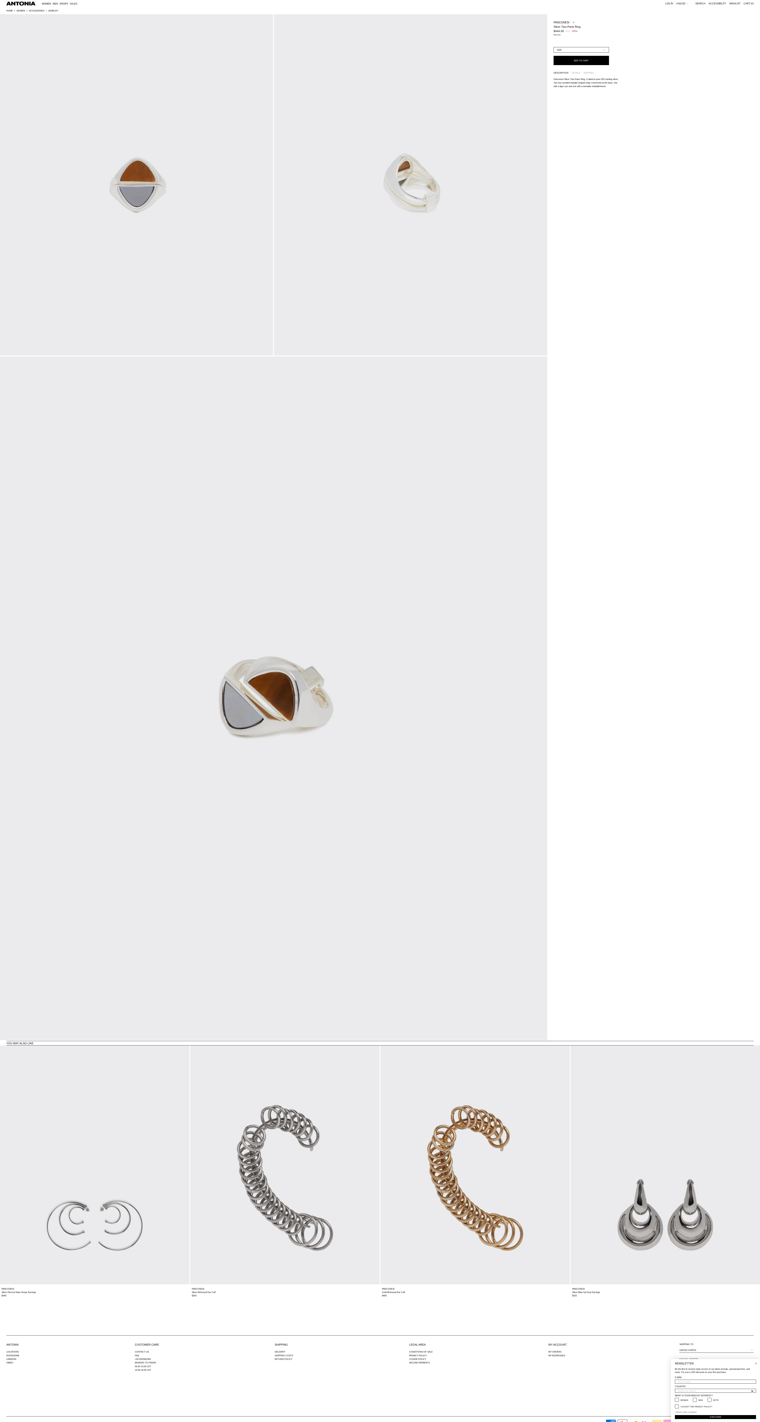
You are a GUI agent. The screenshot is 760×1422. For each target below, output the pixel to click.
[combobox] (714, 1391)
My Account (557, 1344)
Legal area (417, 1344)
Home (9, 10)
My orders (554, 1352)
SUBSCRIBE (715, 1417)
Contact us (142, 1352)
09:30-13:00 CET (143, 1366)
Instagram (12, 1355)
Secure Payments (419, 1362)
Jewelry (53, 10)
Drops (64, 3)
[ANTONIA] (20, 3)
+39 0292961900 (143, 1359)
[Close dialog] (756, 1363)
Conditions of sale (421, 1352)
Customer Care (147, 1344)
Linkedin (11, 1359)
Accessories (36, 10)
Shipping (281, 1344)
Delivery (280, 1352)
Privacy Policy (418, 1355)
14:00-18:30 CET (143, 1370)
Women (21, 10)
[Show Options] (752, 1391)
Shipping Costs (284, 1355)
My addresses (556, 1355)
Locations (12, 1352)
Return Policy (283, 1359)
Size (559, 50)
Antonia (12, 1344)
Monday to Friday (145, 1362)
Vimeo (9, 1362)
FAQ (137, 1355)
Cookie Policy (417, 1359)
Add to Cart (581, 60)
